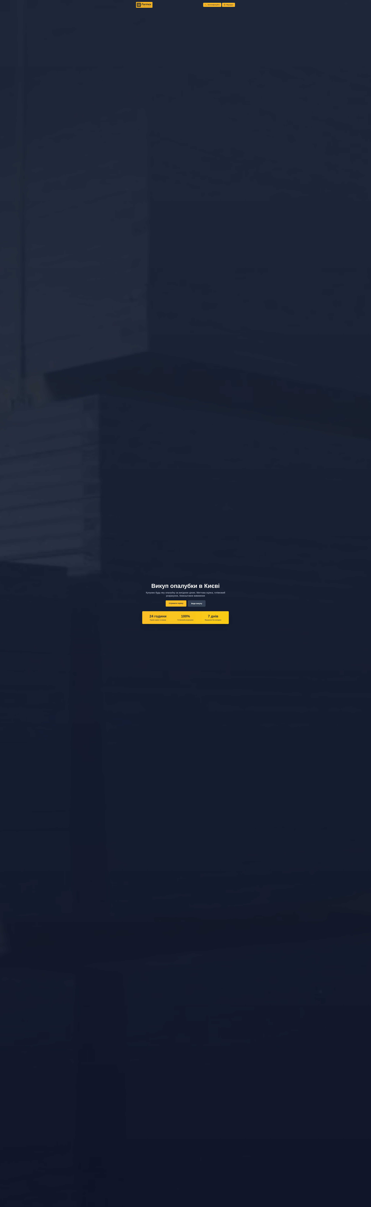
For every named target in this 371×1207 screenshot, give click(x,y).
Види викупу (196, 603)
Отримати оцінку (176, 603)
